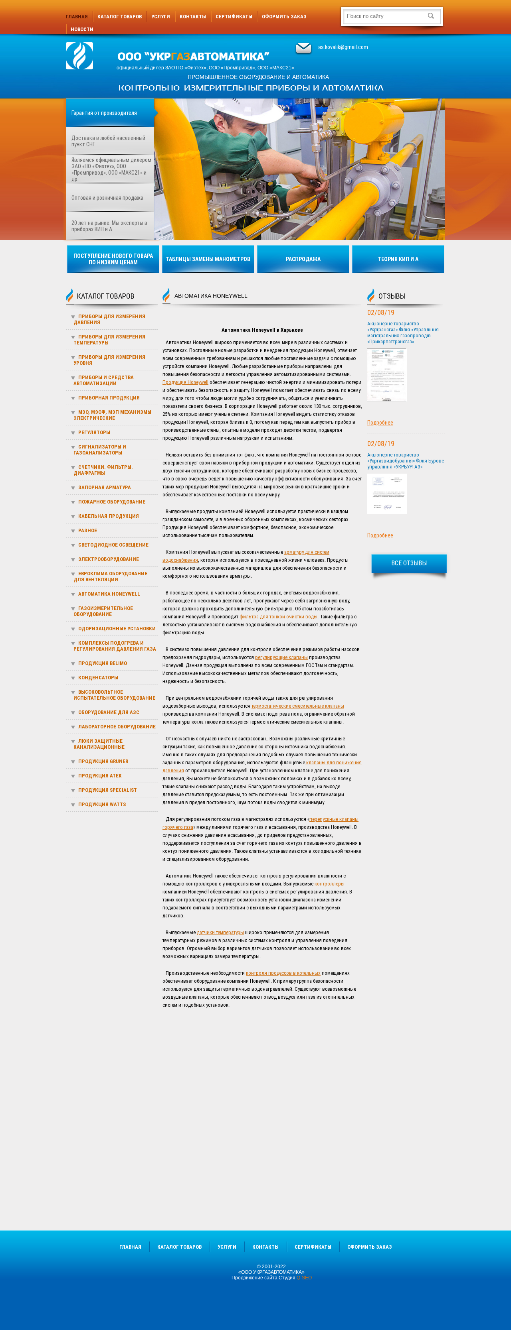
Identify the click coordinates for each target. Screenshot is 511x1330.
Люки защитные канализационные (99, 744)
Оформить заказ (284, 17)
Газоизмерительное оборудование (103, 611)
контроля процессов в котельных (283, 973)
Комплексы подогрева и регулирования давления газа (114, 646)
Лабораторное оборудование (117, 727)
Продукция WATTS (102, 804)
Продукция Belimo (102, 663)
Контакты (193, 17)
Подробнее (380, 422)
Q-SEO (304, 1278)
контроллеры (330, 884)
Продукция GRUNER (103, 761)
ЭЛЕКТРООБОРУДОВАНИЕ (108, 559)
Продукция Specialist (107, 790)
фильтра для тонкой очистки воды (278, 617)
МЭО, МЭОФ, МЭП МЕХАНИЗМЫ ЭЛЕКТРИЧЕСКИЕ (112, 415)
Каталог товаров (119, 17)
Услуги (160, 17)
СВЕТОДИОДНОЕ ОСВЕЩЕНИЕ (113, 545)
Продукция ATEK (99, 776)
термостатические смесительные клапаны (298, 706)
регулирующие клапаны (281, 657)
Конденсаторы (98, 678)
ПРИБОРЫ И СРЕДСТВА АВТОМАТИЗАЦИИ (103, 380)
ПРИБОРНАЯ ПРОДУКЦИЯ (109, 398)
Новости (82, 29)
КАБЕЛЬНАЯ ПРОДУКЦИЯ (108, 516)
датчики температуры (220, 932)
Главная (77, 17)
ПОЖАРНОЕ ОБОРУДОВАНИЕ (111, 502)
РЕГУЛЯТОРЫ (94, 432)
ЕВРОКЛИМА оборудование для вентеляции (110, 576)
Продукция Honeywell (185, 382)
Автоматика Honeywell (109, 594)
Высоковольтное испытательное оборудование (114, 695)
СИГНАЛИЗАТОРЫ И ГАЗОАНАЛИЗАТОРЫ (99, 450)
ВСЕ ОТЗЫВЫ (409, 563)
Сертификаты (234, 17)
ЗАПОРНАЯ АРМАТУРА (104, 487)
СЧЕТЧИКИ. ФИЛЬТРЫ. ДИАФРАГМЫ (103, 470)
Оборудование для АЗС (108, 712)
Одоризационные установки (117, 629)
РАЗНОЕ (87, 530)
